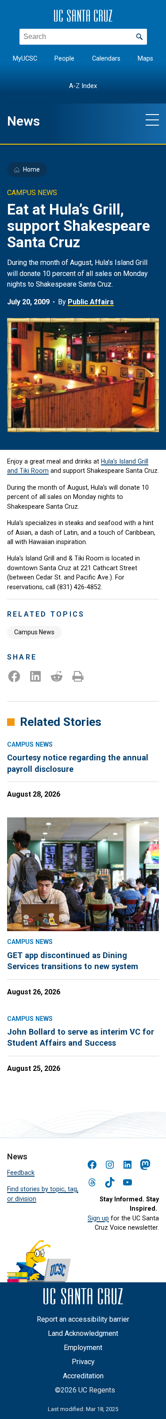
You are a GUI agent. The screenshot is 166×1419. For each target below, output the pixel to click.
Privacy (83, 1362)
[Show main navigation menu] (152, 119)
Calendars (106, 58)
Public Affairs (91, 302)
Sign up (98, 1218)
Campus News (34, 632)
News (23, 121)
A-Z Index (83, 86)
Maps (145, 58)
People (64, 58)
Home (31, 169)
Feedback (21, 1172)
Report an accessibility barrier (83, 1319)
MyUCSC (25, 58)
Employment (83, 1347)
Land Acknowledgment (83, 1333)
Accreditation (83, 1376)
